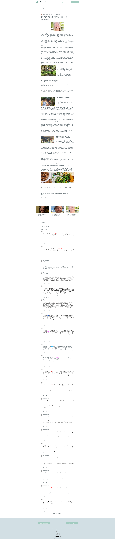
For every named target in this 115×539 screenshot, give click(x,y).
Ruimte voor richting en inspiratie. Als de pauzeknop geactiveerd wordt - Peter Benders (56, 215)
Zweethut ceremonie (58, 535)
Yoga (43, 8)
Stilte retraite (58, 533)
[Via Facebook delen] (41, 197)
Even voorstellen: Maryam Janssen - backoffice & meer (42, 215)
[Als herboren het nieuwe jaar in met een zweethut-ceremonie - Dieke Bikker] (72, 209)
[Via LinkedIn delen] (45, 197)
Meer (73, 8)
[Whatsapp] (55, 536)
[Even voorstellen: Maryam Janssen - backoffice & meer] (42, 209)
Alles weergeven (76, 203)
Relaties (69, 8)
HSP (55, 8)
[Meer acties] (73, 14)
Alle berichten (38, 8)
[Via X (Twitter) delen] (43, 197)
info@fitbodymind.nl (54, 538)
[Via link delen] (47, 197)
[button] (53, 5)
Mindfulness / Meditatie (49, 8)
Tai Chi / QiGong (60, 8)
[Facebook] (57, 536)
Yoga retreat (58, 532)
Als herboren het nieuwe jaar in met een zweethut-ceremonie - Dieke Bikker (71, 215)
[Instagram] (60, 536)
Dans (65, 8)
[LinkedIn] (58, 536)
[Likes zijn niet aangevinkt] (43, 243)
